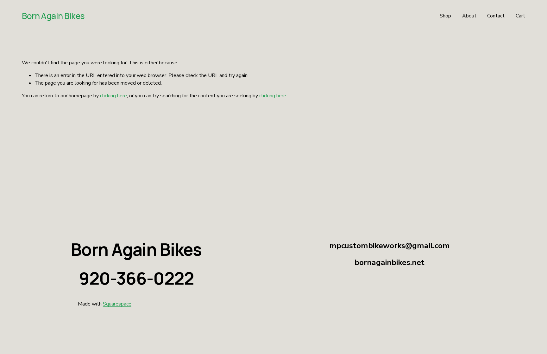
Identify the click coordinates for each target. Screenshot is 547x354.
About (469, 15)
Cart (520, 15)
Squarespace (117, 303)
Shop (445, 15)
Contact (496, 15)
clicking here (113, 95)
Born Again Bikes (53, 16)
